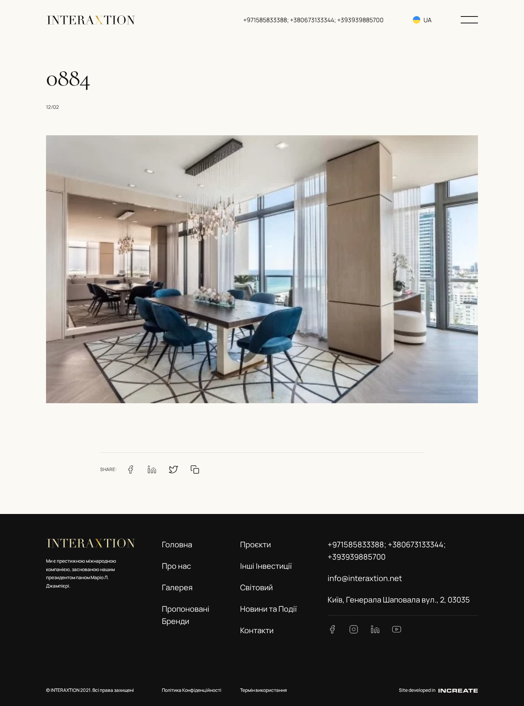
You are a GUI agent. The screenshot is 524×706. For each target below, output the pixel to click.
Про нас (176, 566)
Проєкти (255, 544)
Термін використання (263, 690)
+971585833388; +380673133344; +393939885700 (313, 20)
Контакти (257, 630)
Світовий (256, 587)
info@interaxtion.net (365, 578)
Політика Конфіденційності (191, 690)
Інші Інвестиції (266, 566)
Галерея (177, 587)
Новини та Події (268, 609)
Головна (177, 544)
